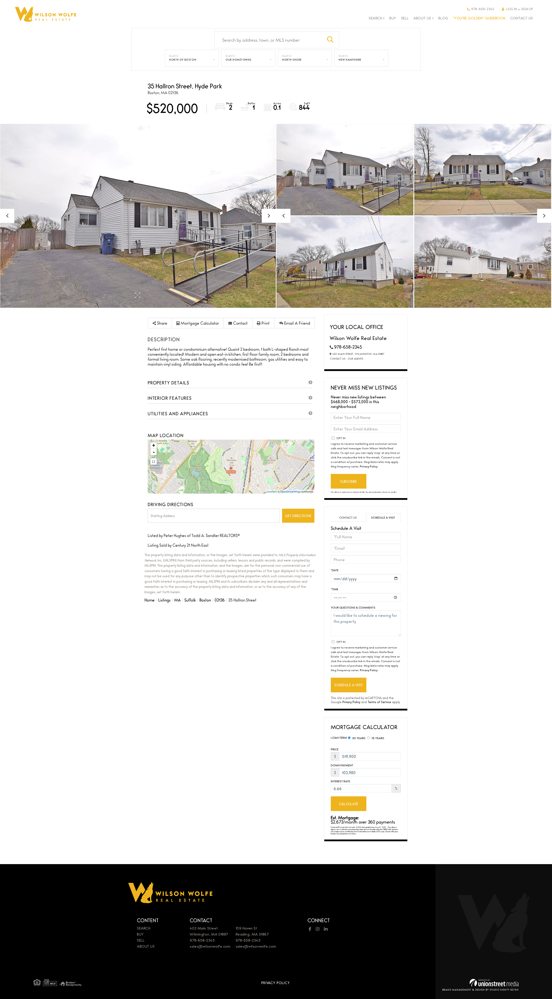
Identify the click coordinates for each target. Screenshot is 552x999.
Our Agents (355, 358)
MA (177, 600)
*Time (334, 589)
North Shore (292, 60)
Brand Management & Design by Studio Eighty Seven (480, 989)
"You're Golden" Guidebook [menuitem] (479, 18)
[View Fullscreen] (153, 461)
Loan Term (339, 737)
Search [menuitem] (375, 18)
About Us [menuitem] (422, 18)
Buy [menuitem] (392, 18)
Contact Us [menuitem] (521, 18)
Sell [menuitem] (405, 18)
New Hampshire (350, 60)
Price (335, 749)
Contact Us (337, 358)
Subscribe (348, 481)
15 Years (377, 738)
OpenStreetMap (290, 491)
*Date (335, 570)
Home (149, 600)
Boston (205, 600)
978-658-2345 (482, 8)
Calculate (348, 803)
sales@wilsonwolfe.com (210, 946)
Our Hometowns (238, 60)
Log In (511, 8)
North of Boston (182, 60)
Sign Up (527, 8)
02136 (220, 600)
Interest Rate (340, 781)
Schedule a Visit (383, 517)
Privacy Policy (369, 466)
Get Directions (298, 515)
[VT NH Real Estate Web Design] (494, 982)
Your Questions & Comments (353, 607)
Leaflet (271, 491)
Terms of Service (379, 701)
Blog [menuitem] (443, 18)
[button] (330, 39)
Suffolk (190, 600)
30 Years (358, 738)
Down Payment (342, 765)
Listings (164, 600)
